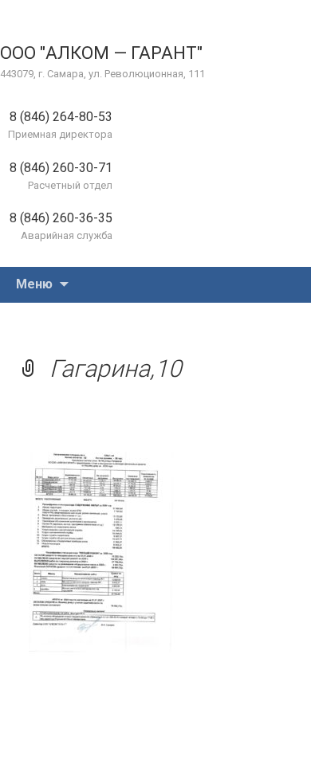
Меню (34, 284)
